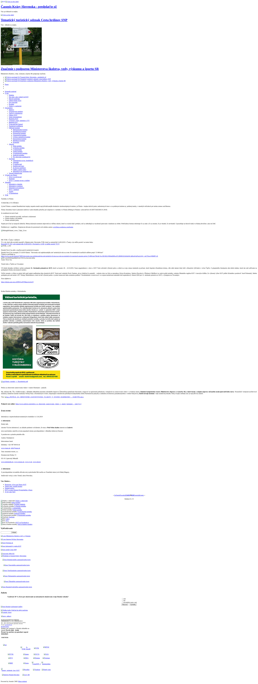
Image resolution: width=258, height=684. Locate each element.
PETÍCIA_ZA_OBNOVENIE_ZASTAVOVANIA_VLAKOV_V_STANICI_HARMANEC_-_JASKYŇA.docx (47, 397)
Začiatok (117, 495)
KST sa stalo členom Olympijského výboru (18, 490)
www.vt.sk (28, 462)
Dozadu (122, 495)
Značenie (12, 517)
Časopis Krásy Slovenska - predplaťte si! (29, 6)
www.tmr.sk (37, 462)
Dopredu (136, 495)
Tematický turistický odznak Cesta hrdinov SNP (34, 20)
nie (124, 600)
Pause (7, 84)
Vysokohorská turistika (24, 511)
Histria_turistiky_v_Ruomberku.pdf (16, 381)
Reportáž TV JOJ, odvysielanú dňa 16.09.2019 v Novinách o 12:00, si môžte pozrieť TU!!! (30, 244)
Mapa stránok (22, 681)
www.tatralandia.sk (7, 462)
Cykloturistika (16, 508)
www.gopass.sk (19, 462)
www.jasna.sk (5, 448)
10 (133, 495)
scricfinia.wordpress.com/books (63, 227)
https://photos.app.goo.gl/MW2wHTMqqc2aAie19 (17, 282)
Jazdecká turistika (19, 513)
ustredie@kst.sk (8, 624)
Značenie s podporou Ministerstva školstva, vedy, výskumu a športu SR (50, 69)
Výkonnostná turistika (24, 515)
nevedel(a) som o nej (130, 602)
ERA (7, 519)
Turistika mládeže (19, 504)
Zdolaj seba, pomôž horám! (13, 486)
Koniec (141, 495)
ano (124, 599)
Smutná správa (9, 488)
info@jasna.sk (15, 448)
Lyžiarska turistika (20, 506)
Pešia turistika (16, 502)
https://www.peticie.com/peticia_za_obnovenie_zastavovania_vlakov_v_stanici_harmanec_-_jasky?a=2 (48, 404)
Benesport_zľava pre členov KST (15, 484)
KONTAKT (5, 626)
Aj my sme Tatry (10, 492)
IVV (7, 521)
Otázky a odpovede (21, 501)
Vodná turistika (17, 510)
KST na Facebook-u (22, 522)
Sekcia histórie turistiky (25, 524)
